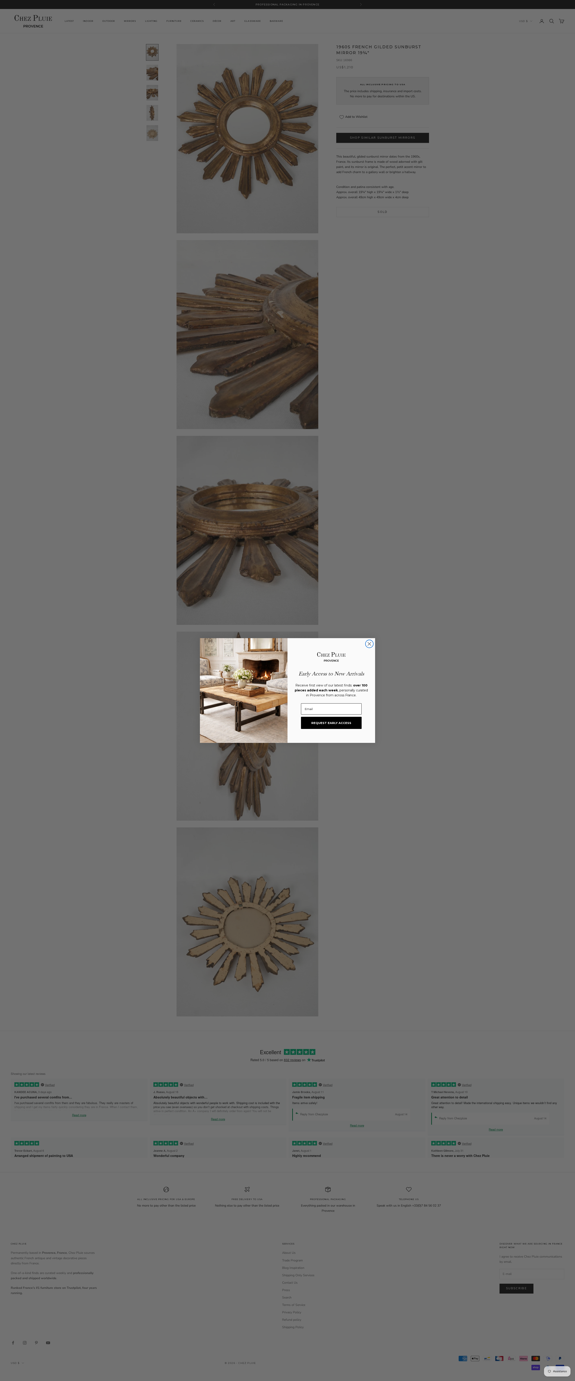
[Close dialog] (369, 644)
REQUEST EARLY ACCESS (331, 723)
